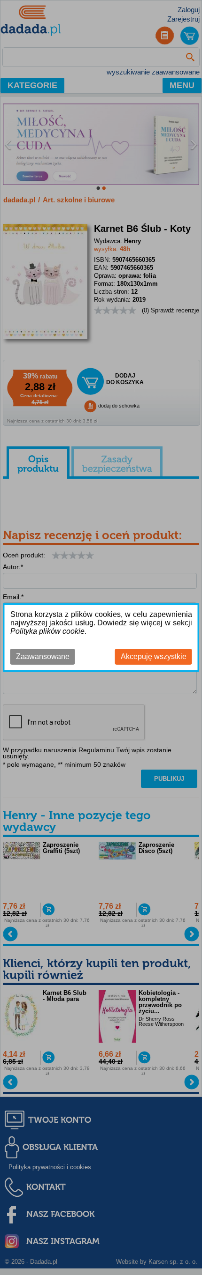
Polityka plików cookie (47, 631)
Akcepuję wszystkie (153, 656)
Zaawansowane (43, 656)
